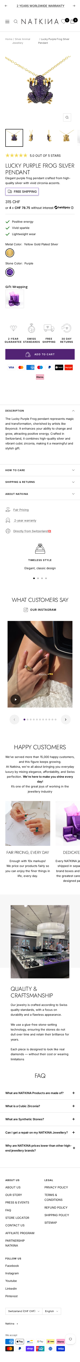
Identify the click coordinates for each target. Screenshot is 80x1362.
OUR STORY (13, 1195)
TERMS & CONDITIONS (53, 1197)
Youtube (11, 1281)
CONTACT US (14, 1225)
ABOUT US (12, 1187)
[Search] (16, 22)
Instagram (12, 1273)
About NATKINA (16, 494)
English (49, 1311)
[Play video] (15, 699)
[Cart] (72, 22)
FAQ (8, 1210)
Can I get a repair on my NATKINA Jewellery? (36, 1132)
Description (14, 410)
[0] (63, 21)
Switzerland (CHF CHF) (21, 1311)
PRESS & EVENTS (17, 1202)
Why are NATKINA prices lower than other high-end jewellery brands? (38, 1148)
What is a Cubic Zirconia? (23, 1106)
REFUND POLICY (56, 1207)
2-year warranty (24, 520)
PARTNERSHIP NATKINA (15, 1243)
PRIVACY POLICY (56, 1187)
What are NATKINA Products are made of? (34, 1093)
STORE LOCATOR (17, 1217)
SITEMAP (50, 1222)
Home (8, 39)
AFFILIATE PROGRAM (19, 1233)
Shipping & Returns (20, 482)
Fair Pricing (21, 509)
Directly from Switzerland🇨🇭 (32, 531)
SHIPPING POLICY (56, 1215)
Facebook (12, 1265)
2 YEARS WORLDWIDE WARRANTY (40, 6)
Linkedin (11, 1288)
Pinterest (11, 1296)
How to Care (15, 470)
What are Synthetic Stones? (24, 1119)
